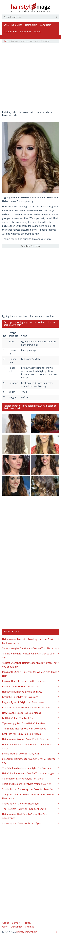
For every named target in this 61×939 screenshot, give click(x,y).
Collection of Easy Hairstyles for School (23, 778)
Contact (16, 922)
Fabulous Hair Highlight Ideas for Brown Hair (26, 707)
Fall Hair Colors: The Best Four (18, 718)
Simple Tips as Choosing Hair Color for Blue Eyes (28, 789)
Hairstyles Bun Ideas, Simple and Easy (22, 691)
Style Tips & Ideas (13, 24)
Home (6, 41)
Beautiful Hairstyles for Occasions (20, 696)
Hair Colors (31, 24)
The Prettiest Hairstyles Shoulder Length (24, 808)
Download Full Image (30, 246)
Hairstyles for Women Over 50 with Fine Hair (25, 739)
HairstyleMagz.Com (26, 931)
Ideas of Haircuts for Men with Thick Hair (24, 681)
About (5, 922)
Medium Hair (10, 31)
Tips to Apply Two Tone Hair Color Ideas (23, 723)
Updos (37, 31)
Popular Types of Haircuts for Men (20, 686)
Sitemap (29, 926)
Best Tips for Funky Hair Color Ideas (21, 733)
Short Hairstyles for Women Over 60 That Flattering (29, 648)
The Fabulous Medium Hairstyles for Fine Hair (26, 768)
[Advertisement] (30, 78)
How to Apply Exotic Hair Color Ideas (21, 712)
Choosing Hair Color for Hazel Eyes (21, 803)
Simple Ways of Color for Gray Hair (20, 753)
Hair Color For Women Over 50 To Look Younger (28, 773)
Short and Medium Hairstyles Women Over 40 (26, 783)
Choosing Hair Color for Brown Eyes (21, 823)
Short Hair (25, 31)
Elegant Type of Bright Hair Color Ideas (23, 702)
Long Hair (45, 24)
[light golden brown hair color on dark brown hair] (30, 157)
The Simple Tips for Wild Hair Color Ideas (24, 728)
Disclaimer (16, 926)
